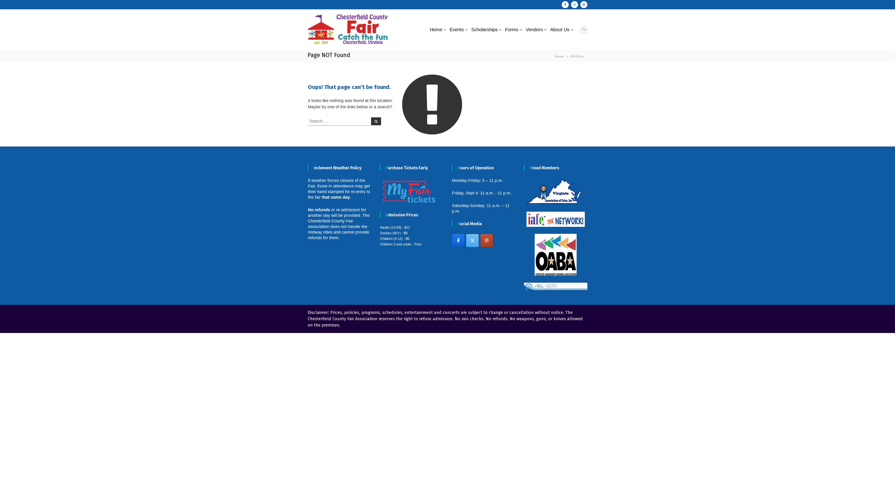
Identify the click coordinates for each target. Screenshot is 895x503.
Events (457, 29)
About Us (559, 29)
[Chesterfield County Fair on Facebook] (458, 240)
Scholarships (484, 29)
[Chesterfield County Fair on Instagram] (486, 240)
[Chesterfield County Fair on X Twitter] (472, 240)
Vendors (534, 29)
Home (436, 29)
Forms (511, 29)
